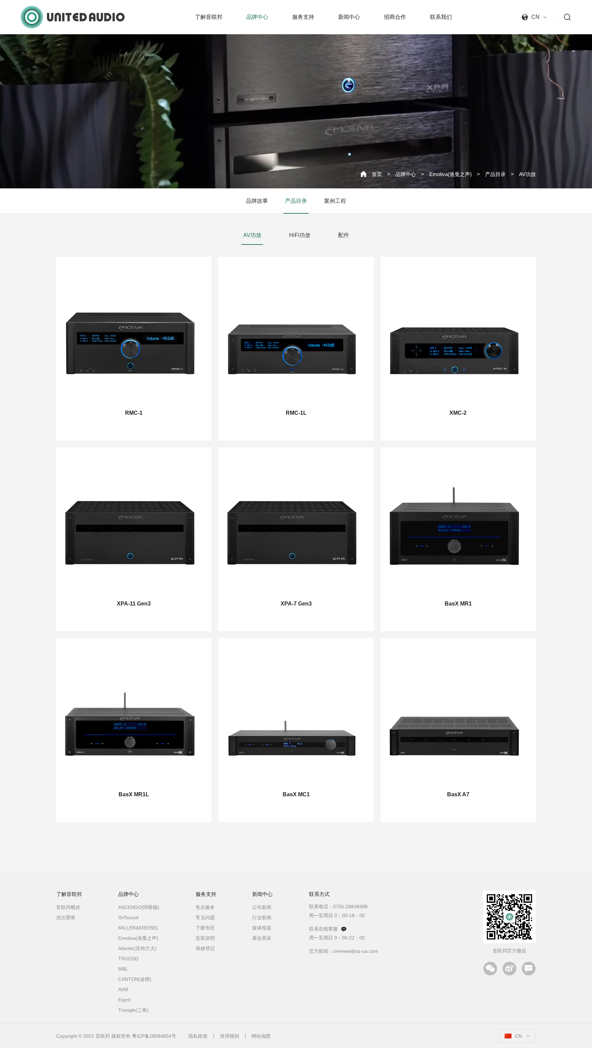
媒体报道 (261, 928)
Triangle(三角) (133, 1010)
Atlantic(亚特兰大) (137, 948)
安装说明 (205, 938)
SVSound (128, 917)
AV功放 (527, 174)
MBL (123, 969)
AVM (123, 989)
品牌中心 (405, 174)
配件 (343, 235)
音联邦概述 (68, 907)
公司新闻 (261, 907)
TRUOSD (128, 958)
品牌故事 (257, 201)
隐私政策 (198, 1036)
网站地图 (261, 1036)
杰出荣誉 (65, 917)
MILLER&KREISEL (138, 928)
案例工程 (335, 201)
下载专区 (205, 928)
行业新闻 (261, 917)
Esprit (124, 999)
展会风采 (261, 938)
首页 (377, 174)
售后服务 (205, 907)
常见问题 (205, 917)
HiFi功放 (299, 235)
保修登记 (205, 948)
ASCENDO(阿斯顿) (138, 907)
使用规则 (229, 1036)
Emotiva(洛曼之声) (450, 174)
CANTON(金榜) (134, 979)
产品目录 (495, 174)
